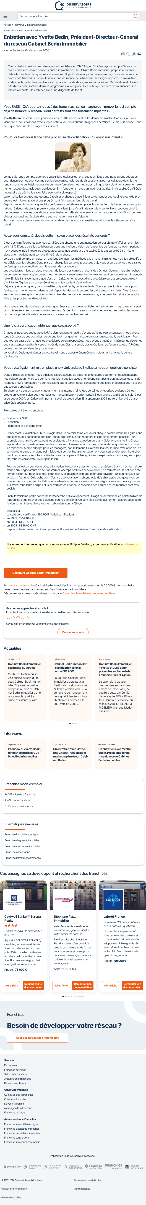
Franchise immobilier (37, 24)
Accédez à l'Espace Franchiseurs (37, 1037)
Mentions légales (82, 1188)
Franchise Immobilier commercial (22, 1141)
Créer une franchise (15, 1099)
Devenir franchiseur (15, 1083)
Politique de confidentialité (14, 1188)
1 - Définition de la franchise (20, 794)
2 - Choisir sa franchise (17, 800)
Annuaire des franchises (17, 1078)
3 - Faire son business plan (19, 806)
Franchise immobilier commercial (23, 857)
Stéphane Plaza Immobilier (65, 918)
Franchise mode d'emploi (23, 784)
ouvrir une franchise (22, 585)
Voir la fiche (11, 985)
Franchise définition (15, 1069)
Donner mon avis (73, 632)
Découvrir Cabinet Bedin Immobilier (35, 572)
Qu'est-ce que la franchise (18, 1094)
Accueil (7, 24)
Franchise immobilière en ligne (21, 834)
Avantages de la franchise (18, 1108)
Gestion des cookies (11, 1197)
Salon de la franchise (15, 1074)
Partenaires (10, 1065)
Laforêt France (114, 916)
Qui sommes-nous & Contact (88, 1180)
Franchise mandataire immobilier (23, 846)
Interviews (19, 24)
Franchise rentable (14, 1112)
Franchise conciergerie (17, 851)
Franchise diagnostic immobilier (22, 840)
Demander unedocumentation (33, 985)
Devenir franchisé (14, 1103)
